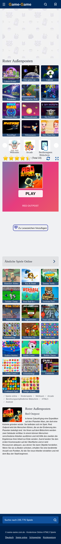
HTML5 (44, 399)
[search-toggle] (45, 4)
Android (9, 402)
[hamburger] (3, 4)
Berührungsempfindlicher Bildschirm (22, 399)
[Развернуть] (57, 158)
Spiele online (11, 396)
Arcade (50, 396)
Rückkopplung (49, 537)
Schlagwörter (35, 537)
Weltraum (39, 396)
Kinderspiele (26, 396)
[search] (55, 519)
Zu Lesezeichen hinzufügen (32, 228)
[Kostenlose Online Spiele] (20, 4)
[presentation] (4, 145)
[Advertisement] (30, 33)
